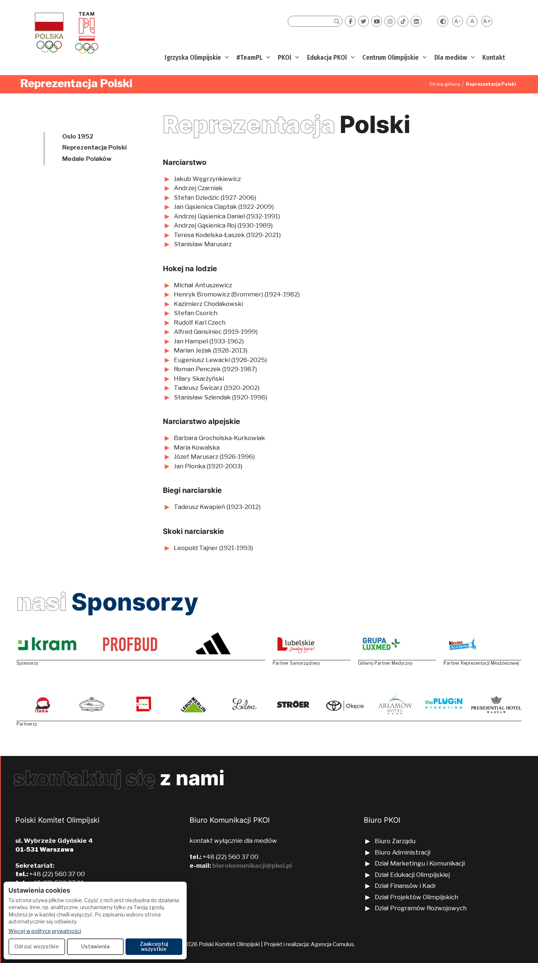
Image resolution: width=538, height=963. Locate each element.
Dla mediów (450, 58)
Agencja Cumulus (332, 944)
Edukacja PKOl (327, 58)
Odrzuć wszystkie (36, 946)
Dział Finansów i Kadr (406, 885)
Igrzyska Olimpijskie (193, 58)
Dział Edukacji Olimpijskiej (412, 874)
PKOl (284, 58)
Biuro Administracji (402, 852)
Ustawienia (95, 946)
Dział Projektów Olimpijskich (416, 897)
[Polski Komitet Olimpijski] (65, 32)
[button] (226, 58)
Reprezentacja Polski (94, 147)
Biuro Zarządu (395, 841)
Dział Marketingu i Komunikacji (420, 863)
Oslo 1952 (77, 136)
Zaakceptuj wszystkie (154, 946)
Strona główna (444, 84)
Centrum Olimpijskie (390, 58)
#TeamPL (249, 58)
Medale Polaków (87, 158)
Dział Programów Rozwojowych (421, 908)
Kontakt (493, 58)
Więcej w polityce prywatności (44, 930)
